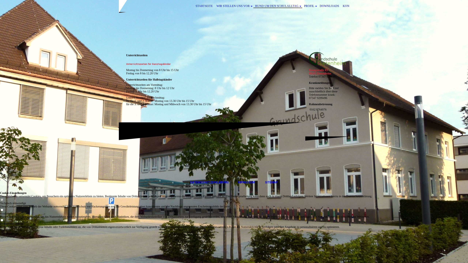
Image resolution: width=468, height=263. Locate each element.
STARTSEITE (204, 5)
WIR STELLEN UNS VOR (233, 5)
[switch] (2, 199)
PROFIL (309, 5)
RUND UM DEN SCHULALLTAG (277, 5)
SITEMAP (271, 182)
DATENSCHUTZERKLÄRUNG (209, 182)
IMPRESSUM (246, 182)
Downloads (329, 5)
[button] (186, 230)
